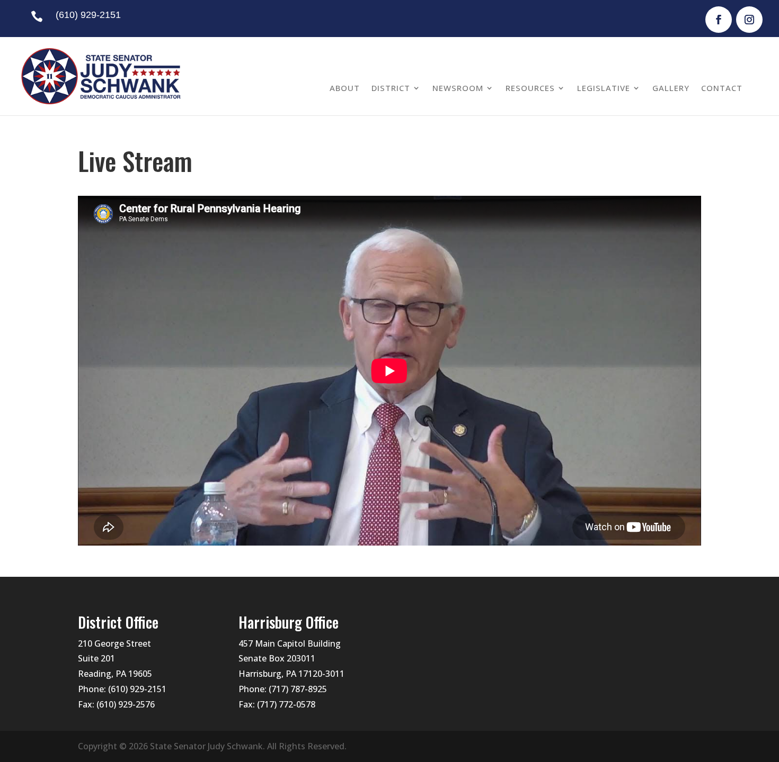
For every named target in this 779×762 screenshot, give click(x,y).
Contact (721, 88)
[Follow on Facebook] (718, 19)
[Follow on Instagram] (749, 19)
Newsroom (457, 88)
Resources (530, 88)
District (390, 88)
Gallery (670, 88)
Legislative (603, 88)
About (345, 88)
